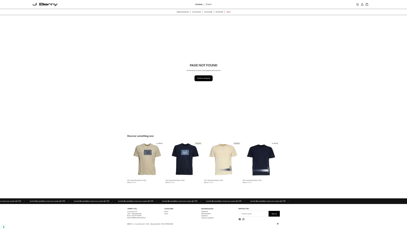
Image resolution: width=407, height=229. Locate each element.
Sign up (274, 214)
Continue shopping (203, 78)
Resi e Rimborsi (206, 213)
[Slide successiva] (161, 159)
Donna (166, 211)
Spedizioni (204, 215)
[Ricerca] (357, 4)
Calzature (208, 12)
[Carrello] (366, 4)
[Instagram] (243, 219)
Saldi (228, 12)
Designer (219, 12)
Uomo (166, 213)
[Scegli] (161, 175)
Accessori (196, 12)
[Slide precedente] (130, 159)
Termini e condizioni (207, 218)
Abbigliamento (183, 12)
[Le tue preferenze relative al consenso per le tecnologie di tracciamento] (4, 227)
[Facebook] (239, 219)
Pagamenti (204, 211)
